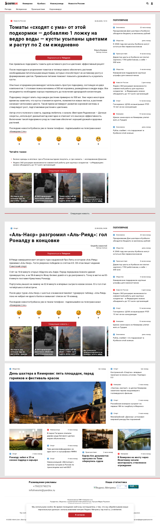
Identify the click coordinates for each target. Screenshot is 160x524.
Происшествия (121, 54)
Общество (120, 40)
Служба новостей (99, 246)
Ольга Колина (100, 50)
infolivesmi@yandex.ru (42, 490)
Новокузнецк (55, 430)
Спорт (118, 101)
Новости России (20, 21)
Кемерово (119, 114)
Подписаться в (58, 58)
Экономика (120, 27)
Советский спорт (18, 266)
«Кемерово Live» (17, 131)
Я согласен (80, 515)
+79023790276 (42, 486)
